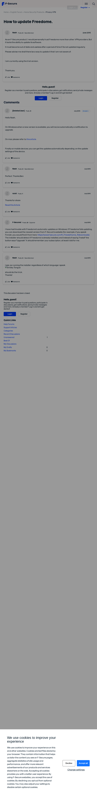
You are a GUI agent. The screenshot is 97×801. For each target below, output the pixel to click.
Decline (69, 763)
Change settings (76, 770)
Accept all (83, 763)
